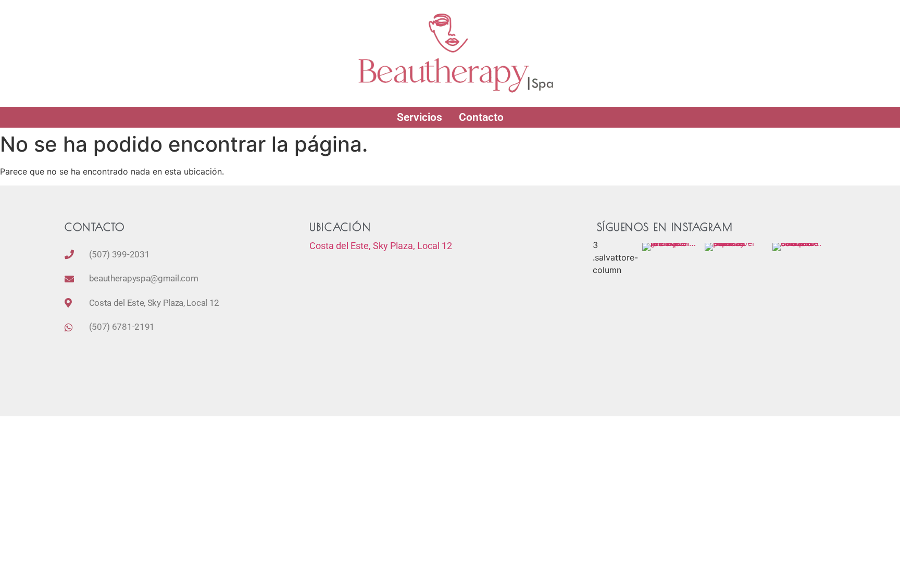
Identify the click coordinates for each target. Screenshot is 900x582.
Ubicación (340, 227)
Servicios (419, 117)
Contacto (481, 117)
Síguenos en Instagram (665, 227)
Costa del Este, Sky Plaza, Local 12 (380, 245)
